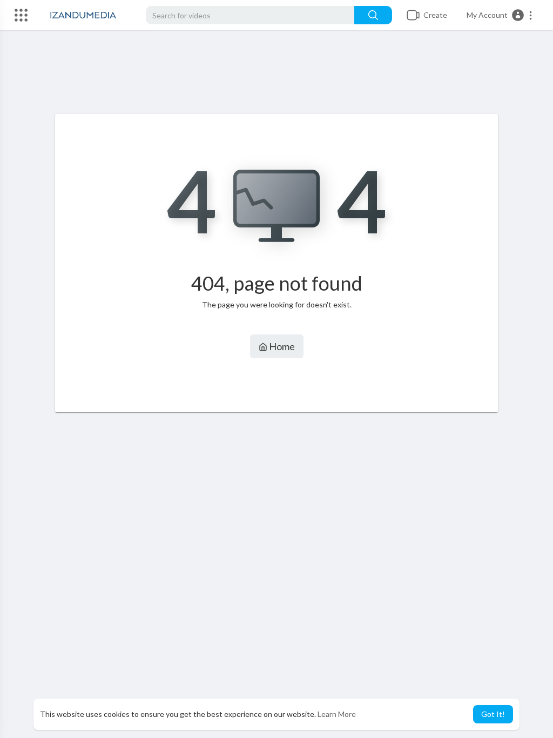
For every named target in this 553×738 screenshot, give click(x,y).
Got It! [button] (493, 714)
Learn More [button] (337, 714)
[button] (500, 15)
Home (281, 346)
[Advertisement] (276, 76)
